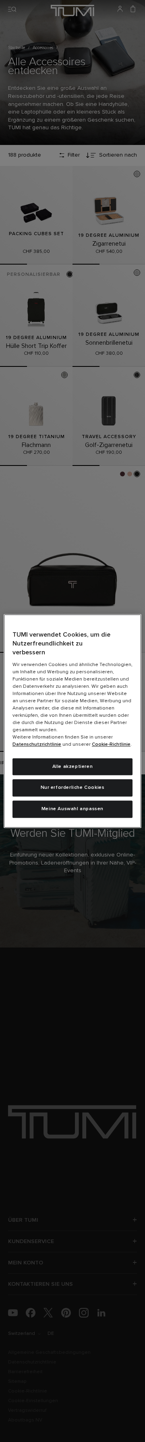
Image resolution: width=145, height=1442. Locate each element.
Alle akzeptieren (72, 766)
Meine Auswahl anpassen (72, 809)
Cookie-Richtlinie (111, 744)
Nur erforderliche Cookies (73, 788)
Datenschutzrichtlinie (36, 744)
